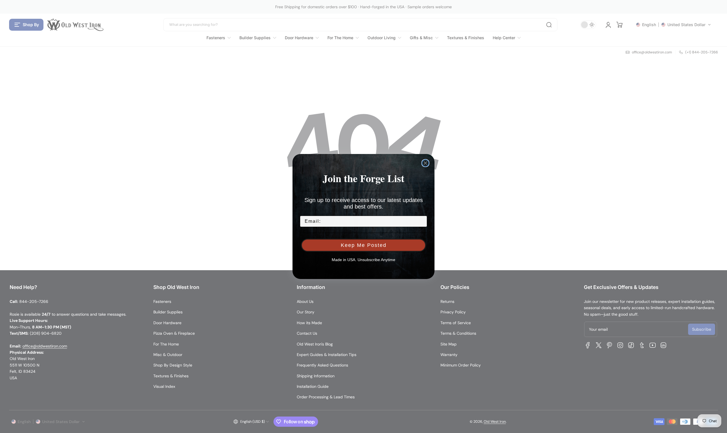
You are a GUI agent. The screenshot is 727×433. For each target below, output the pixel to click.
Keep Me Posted (364, 245)
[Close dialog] (425, 163)
